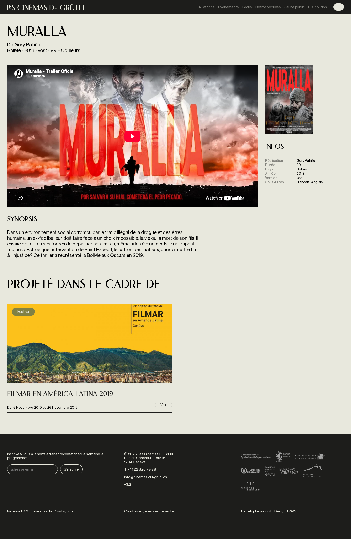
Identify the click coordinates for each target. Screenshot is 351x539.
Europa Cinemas (288, 471)
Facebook (15, 511)
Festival (23, 311)
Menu (338, 7)
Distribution (317, 7)
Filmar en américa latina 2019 (60, 394)
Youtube (32, 511)
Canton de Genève (283, 457)
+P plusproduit (259, 511)
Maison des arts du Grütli (270, 471)
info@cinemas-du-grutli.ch (145, 477)
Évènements (228, 7)
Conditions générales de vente (149, 511)
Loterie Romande (250, 471)
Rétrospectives (268, 7)
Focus (247, 7)
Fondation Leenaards (250, 485)
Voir (163, 405)
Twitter (48, 511)
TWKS (291, 511)
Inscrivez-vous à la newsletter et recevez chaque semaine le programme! (55, 456)
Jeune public (294, 7)
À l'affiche (207, 7)
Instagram (65, 511)
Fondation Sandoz (312, 471)
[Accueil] (45, 7)
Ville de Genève (310, 457)
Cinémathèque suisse (256, 457)
